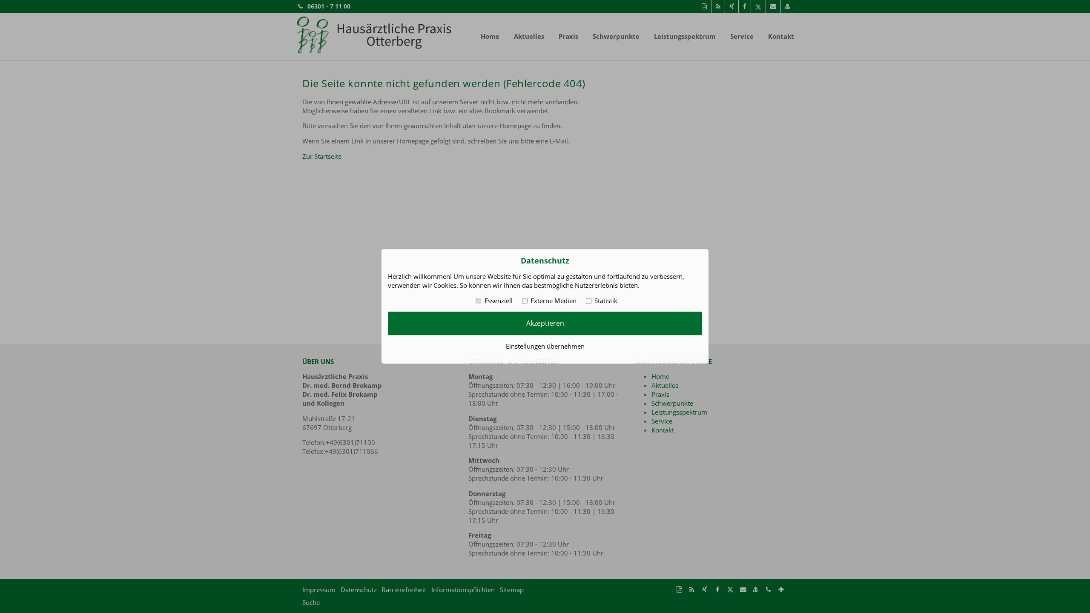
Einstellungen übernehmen (545, 346)
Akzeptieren (545, 323)
